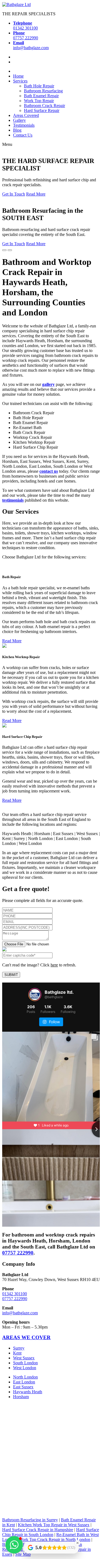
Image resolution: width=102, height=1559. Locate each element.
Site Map (23, 1554)
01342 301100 (14, 1293)
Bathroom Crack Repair (44, 105)
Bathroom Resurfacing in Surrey (30, 1519)
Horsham (21, 1396)
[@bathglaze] (34, 994)
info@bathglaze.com (20, 1312)
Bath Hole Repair (39, 86)
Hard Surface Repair (41, 110)
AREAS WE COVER (26, 1337)
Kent (17, 1353)
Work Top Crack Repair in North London (54, 1539)
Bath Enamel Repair (41, 95)
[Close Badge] (77, 1543)
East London (24, 1382)
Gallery (19, 120)
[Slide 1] (4, 250)
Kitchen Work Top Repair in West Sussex (53, 1524)
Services (20, 81)
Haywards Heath (27, 1391)
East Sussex (23, 1387)
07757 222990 (17, 1253)
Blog (17, 130)
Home (18, 76)
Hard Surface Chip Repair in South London (50, 1532)
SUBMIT (11, 975)
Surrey (18, 1348)
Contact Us (22, 135)
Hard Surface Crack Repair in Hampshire (37, 1529)
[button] (14, 1545)
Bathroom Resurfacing (43, 90)
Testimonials (24, 125)
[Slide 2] (10, 250)
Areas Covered (26, 115)
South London (25, 1362)
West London (24, 1367)
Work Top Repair (39, 100)
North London (25, 1377)
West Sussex (24, 1358)
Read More (35, 194)
